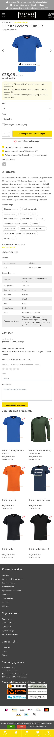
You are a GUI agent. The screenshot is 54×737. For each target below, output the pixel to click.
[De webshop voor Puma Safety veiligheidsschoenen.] (16, 697)
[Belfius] (31, 711)
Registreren (7, 619)
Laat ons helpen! (8, 247)
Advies (4, 655)
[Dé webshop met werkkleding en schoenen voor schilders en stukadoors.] (37, 686)
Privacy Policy (7, 598)
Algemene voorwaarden (11, 590)
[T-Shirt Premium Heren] (40, 478)
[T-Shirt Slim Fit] (13, 478)
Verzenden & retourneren (12, 579)
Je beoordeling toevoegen (15, 405)
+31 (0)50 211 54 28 (10, 671)
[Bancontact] (27, 715)
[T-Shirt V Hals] (13, 527)
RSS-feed (6, 606)
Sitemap (5, 602)
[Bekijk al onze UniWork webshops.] (37, 697)
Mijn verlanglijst (8, 630)
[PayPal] (15, 711)
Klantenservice (8, 587)
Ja (11, 727)
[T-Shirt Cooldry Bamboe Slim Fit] (13, 429)
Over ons (5, 575)
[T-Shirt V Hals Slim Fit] (40, 527)
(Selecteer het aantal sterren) (21, 365)
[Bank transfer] (23, 711)
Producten (6, 647)
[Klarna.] (39, 711)
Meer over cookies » (38, 727)
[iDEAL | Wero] (7, 711)
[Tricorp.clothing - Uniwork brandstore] (27, 15)
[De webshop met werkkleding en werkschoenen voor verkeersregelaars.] (37, 691)
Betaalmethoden (8, 583)
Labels (4, 651)
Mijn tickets (6, 627)
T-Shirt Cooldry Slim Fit (20, 22)
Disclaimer (6, 594)
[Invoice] (35, 715)
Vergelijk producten (10, 634)
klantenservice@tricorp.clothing (15, 674)
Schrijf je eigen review (9, 30)
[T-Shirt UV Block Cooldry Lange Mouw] (40, 429)
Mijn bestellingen (9, 623)
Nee (21, 727)
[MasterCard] (47, 711)
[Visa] (19, 715)
